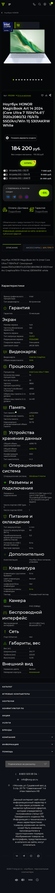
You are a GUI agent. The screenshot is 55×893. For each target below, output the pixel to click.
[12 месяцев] (26, 21)
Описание (12, 248)
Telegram (24, 856)
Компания (8, 737)
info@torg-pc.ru (29, 779)
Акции (6, 715)
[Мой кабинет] (45, 4)
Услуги (6, 723)
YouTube (31, 856)
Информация (10, 744)
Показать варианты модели (23, 138)
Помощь (7, 751)
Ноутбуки (8, 701)
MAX (38, 856)
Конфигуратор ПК (13, 708)
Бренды (7, 730)
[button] (13, 80)
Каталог (7, 687)
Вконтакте (17, 856)
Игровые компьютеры (16, 694)
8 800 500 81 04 (28, 774)
